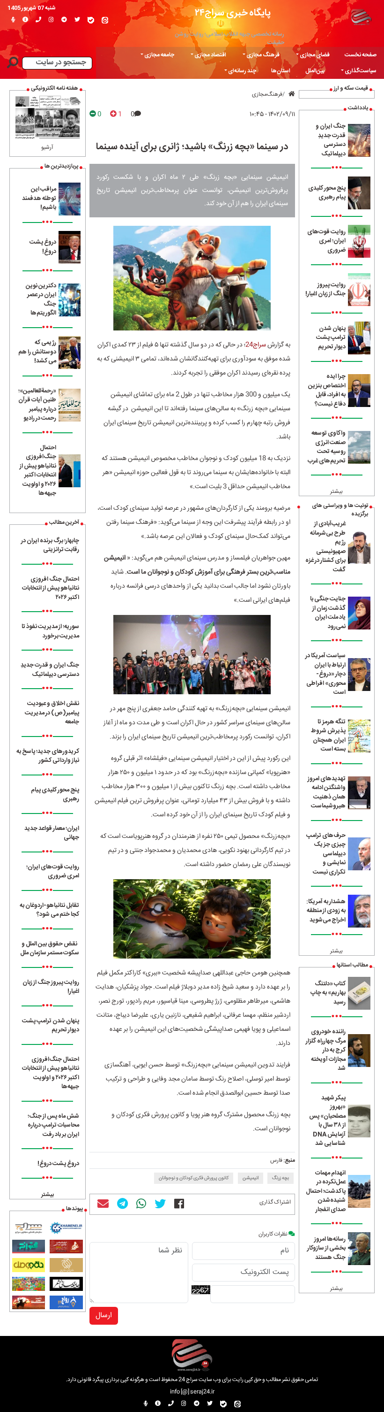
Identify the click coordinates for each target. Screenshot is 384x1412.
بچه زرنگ (280, 1178)
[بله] (91, 20)
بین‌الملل (315, 71)
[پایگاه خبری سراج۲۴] (361, 16)
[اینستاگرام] (51, 20)
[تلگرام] (64, 20)
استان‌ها (280, 71)
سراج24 (255, 345)
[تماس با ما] (38, 20)
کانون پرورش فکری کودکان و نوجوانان (194, 1178)
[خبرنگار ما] (13, 20)
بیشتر (336, 491)
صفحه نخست (361, 55)
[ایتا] (105, 20)
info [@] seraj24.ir (192, 1392)
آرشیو (47, 147)
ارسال (104, 1315)
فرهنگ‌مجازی (267, 94)
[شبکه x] (77, 20)
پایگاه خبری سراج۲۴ (233, 13)
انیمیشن (250, 1178)
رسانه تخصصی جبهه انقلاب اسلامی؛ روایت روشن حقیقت (229, 38)
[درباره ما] (25, 20)
